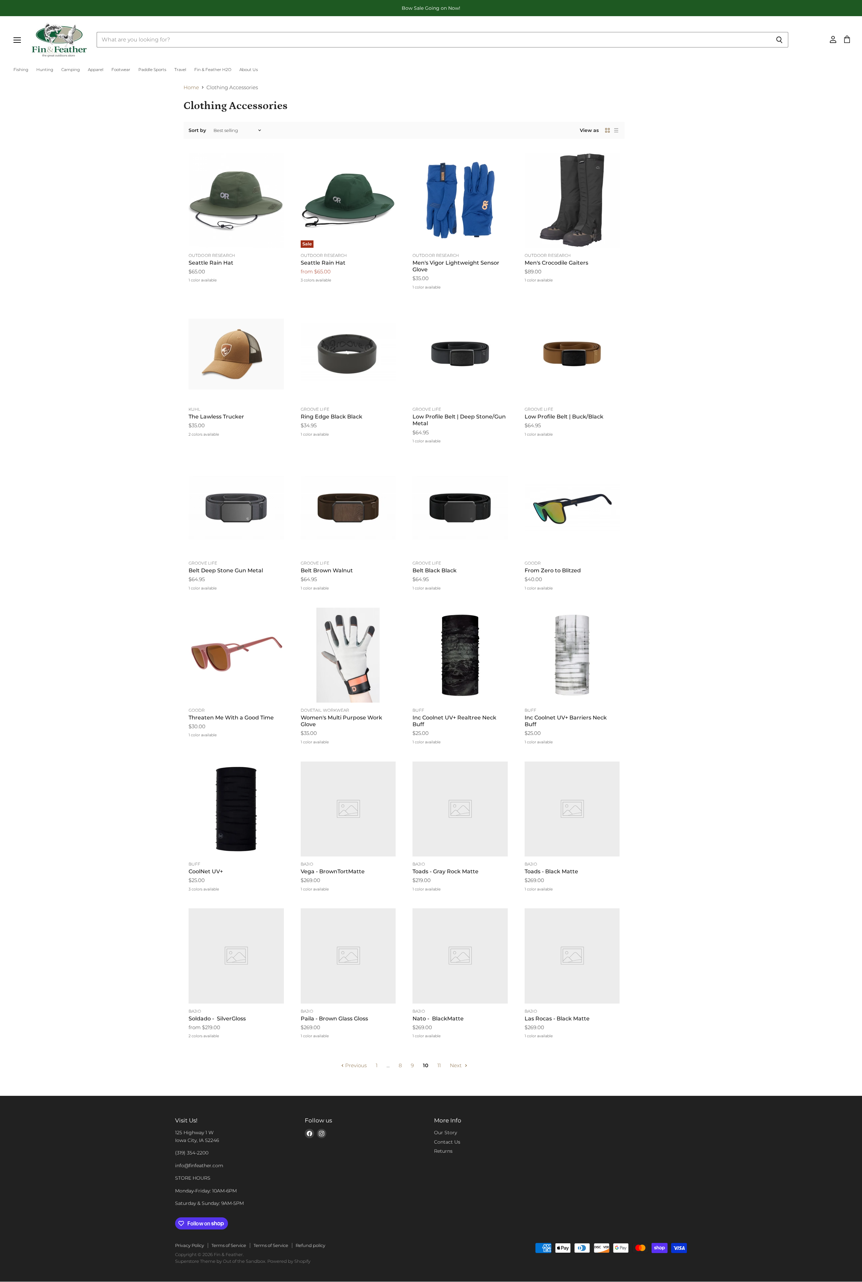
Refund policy (310, 1245)
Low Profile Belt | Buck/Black (564, 416)
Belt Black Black (434, 570)
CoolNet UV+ (206, 871)
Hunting (44, 69)
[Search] (779, 39)
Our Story (445, 1132)
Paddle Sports (152, 69)
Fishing (20, 69)
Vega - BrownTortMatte (333, 871)
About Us (248, 69)
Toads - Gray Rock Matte (445, 871)
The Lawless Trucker (216, 416)
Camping (70, 69)
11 (439, 1065)
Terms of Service (228, 1245)
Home (191, 87)
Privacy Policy (189, 1245)
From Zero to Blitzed (553, 570)
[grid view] (607, 130)
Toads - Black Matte (551, 871)
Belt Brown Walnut (327, 570)
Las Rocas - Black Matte (557, 1018)
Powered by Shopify (288, 1261)
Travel (180, 69)
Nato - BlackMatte (438, 1018)
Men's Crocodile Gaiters (556, 263)
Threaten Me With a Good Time (231, 717)
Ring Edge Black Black (331, 416)
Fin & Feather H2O (212, 69)
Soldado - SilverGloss (217, 1018)
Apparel (95, 69)
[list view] (616, 130)
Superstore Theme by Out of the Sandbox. (220, 1261)
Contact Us (447, 1142)
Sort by (197, 130)
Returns (443, 1151)
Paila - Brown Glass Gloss (334, 1018)
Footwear (120, 69)
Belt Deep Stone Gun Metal (226, 570)
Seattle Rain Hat (211, 263)
